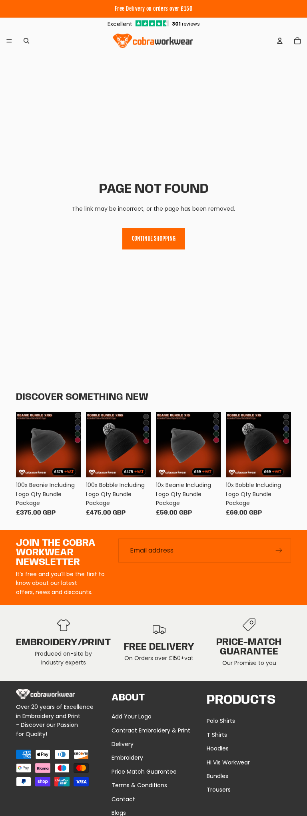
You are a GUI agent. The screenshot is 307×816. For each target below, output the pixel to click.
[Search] (26, 41)
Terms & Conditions (139, 785)
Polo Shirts (221, 721)
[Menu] (9, 41)
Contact (123, 799)
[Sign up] (279, 550)
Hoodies (218, 748)
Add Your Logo (132, 716)
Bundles (217, 776)
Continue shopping (153, 238)
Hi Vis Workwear (228, 762)
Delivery (123, 744)
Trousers (219, 790)
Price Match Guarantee (144, 772)
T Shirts (217, 735)
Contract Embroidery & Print (151, 730)
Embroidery (127, 758)
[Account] (280, 41)
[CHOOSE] (69, 465)
